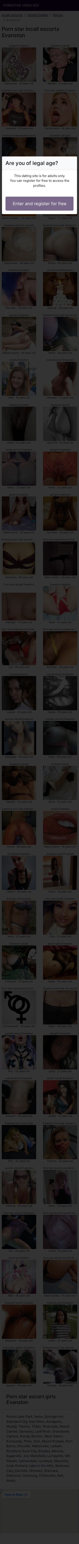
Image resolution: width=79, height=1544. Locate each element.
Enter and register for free (39, 203)
